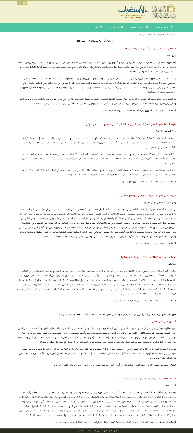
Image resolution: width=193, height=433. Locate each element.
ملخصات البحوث (162, 34)
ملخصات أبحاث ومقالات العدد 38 (143, 34)
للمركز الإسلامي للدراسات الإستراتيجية (88, 431)
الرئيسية (173, 34)
